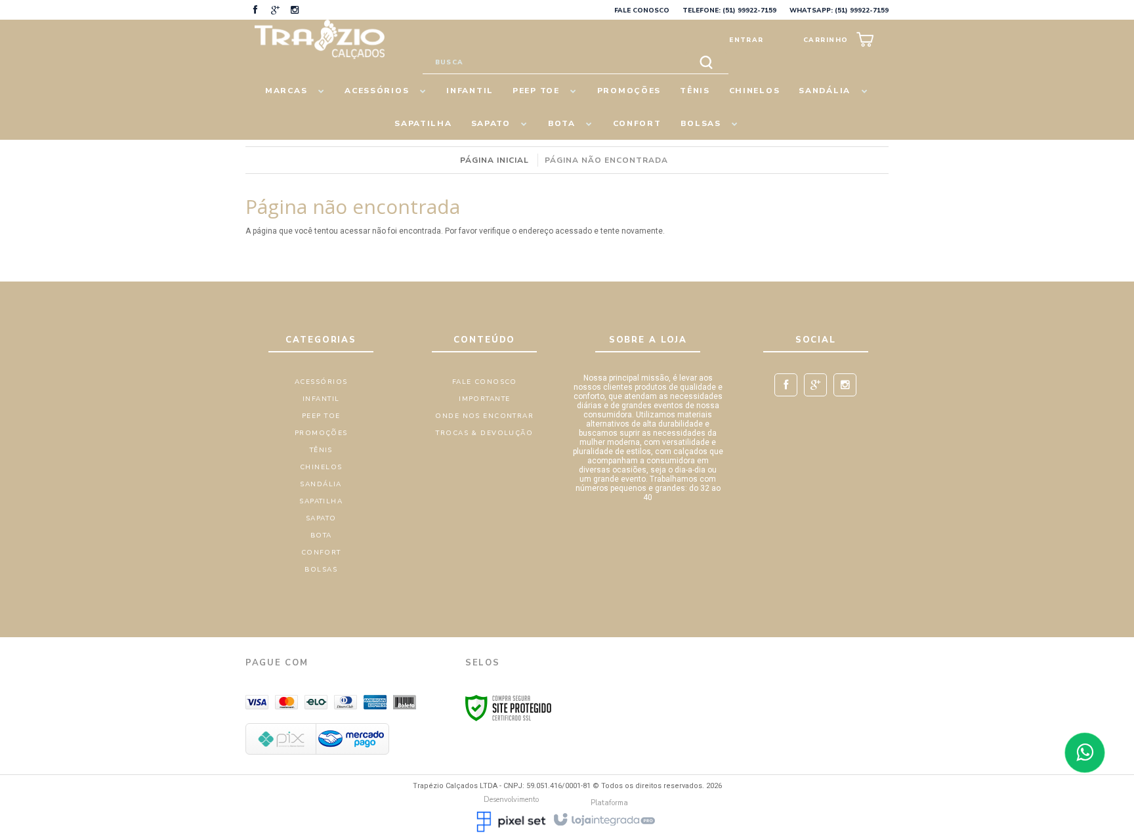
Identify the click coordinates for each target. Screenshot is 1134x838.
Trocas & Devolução (484, 433)
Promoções (321, 433)
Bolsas (320, 569)
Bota (321, 535)
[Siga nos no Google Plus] (275, 11)
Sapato (321, 518)
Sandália (320, 484)
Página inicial (494, 160)
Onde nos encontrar (484, 416)
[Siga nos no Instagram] (294, 11)
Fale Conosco (641, 10)
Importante (484, 399)
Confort (321, 552)
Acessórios (321, 382)
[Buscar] (706, 62)
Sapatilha (321, 501)
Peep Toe (321, 416)
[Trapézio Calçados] (319, 39)
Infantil (321, 399)
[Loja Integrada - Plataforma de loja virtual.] (603, 819)
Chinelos (321, 467)
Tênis (321, 450)
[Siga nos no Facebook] (255, 11)
